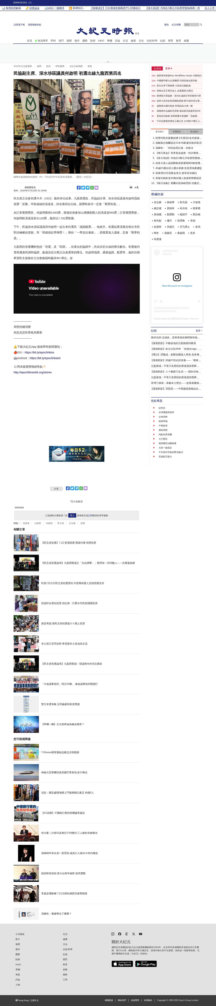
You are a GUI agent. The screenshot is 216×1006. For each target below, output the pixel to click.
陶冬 (156, 233)
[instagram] (112, 934)
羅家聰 (196, 208)
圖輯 (65, 974)
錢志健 (157, 208)
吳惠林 (157, 226)
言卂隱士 (185, 226)
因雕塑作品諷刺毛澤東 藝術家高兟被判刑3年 (179, 111)
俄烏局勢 (163, 430)
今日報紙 (19, 934)
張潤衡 (181, 220)
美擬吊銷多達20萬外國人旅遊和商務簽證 (178, 178)
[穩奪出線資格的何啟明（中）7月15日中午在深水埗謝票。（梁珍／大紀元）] (77, 126)
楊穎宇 (183, 214)
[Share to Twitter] (83, 188)
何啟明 (49, 523)
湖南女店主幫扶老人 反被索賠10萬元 (175, 90)
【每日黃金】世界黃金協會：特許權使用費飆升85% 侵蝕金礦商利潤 (178, 153)
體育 (170, 40)
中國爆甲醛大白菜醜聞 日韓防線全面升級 (177, 80)
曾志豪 (157, 202)
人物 (17, 984)
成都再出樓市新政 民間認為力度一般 (175, 106)
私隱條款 (148, 1000)
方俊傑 (196, 202)
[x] (133, 934)
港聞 (69, 40)
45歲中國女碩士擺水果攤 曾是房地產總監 (178, 168)
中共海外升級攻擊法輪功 (171, 452)
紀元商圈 (176, 24)
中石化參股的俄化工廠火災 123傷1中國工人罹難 (179, 121)
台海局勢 (163, 416)
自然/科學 (152, 40)
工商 (65, 979)
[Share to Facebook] (79, 188)
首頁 (29, 40)
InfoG (101, 40)
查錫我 (181, 233)
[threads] (126, 934)
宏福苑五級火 (165, 456)
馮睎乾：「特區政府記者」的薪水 (174, 148)
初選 (82, 523)
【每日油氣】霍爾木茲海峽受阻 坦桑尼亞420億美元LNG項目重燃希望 (178, 183)
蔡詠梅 (196, 214)
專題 (89, 66)
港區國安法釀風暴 (167, 443)
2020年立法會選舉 (23, 66)
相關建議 (109, 1000)
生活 (125, 40)
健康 (133, 40)
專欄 (109, 40)
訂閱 (90, 515)
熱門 (61, 40)
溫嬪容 (168, 233)
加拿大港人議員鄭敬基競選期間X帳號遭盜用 (179, 163)
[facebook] (119, 934)
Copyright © (163, 1000)
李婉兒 (170, 226)
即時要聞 (60, 66)
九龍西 (37, 523)
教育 (178, 40)
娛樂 (186, 40)
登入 (72, 515)
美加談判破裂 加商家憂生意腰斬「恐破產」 (178, 116)
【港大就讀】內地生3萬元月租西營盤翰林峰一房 (178, 158)
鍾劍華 (170, 202)
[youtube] (140, 934)
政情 (48, 66)
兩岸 (77, 40)
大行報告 (163, 439)
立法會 (72, 523)
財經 (92, 40)
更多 (192, 233)
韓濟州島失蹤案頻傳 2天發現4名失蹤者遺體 (178, 138)
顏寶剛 (170, 214)
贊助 (166, 24)
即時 (53, 40)
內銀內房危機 (165, 434)
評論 (117, 40)
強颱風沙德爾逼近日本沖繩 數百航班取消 (178, 143)
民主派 (60, 523)
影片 (17, 939)
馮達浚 (26, 523)
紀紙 (162, 40)
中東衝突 (163, 425)
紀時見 (162, 408)
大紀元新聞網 (76, 66)
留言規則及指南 (19, 507)
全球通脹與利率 (166, 412)
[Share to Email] (96, 188)
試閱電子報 (19, 24)
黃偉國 (157, 214)
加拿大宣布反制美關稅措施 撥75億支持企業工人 (179, 101)
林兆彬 (157, 220)
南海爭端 (163, 421)
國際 (84, 40)
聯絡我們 (122, 1000)
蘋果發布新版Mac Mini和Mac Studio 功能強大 (179, 75)
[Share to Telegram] (87, 188)
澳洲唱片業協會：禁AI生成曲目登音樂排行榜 (179, 95)
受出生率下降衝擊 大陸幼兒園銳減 (174, 85)
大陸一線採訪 (165, 447)
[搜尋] (201, 24)
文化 (141, 40)
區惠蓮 (157, 239)
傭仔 (169, 220)
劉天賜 (183, 202)
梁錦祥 (170, 208)
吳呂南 (183, 208)
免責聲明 (135, 1000)
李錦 (192, 220)
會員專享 (43, 40)
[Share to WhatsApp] (92, 188)
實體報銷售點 (34, 24)
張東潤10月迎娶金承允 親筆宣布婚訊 (176, 173)
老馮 (197, 226)
